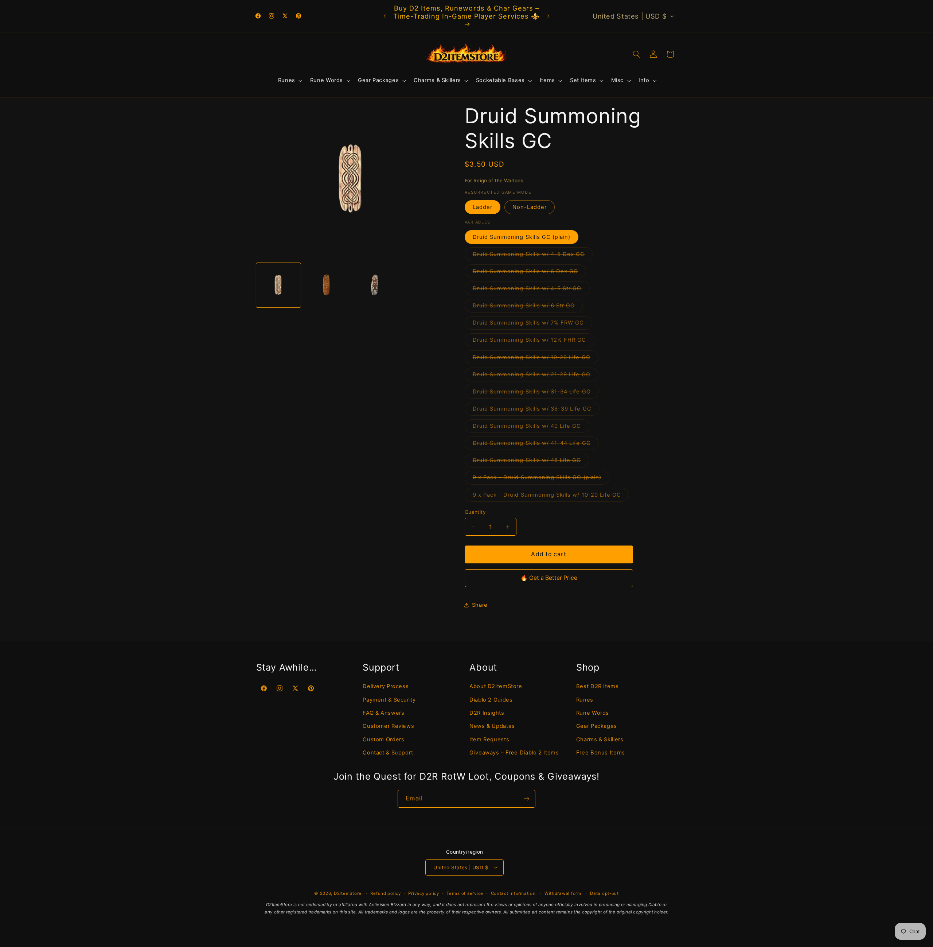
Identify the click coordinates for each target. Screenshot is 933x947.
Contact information (513, 893)
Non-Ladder (529, 207)
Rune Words (592, 712)
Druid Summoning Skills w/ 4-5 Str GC (531, 290)
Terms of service (464, 893)
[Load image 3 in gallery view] (375, 285)
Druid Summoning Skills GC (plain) (522, 237)
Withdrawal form (562, 893)
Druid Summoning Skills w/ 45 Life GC (531, 462)
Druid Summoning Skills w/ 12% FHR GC (533, 341)
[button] (289, 81)
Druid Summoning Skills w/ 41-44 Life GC (536, 444)
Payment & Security (389, 699)
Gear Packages (596, 726)
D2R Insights (486, 712)
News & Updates (492, 726)
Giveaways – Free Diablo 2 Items (514, 752)
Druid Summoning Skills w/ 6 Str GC (528, 307)
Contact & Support (388, 752)
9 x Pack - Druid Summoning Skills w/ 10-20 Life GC (551, 496)
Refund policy (385, 893)
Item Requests (489, 739)
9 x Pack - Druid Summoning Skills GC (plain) (541, 479)
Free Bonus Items (600, 752)
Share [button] (480, 605)
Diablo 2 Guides (490, 699)
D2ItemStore (348, 893)
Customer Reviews (388, 726)
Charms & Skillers (600, 739)
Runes (584, 699)
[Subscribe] (526, 799)
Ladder (482, 207)
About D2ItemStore (495, 686)
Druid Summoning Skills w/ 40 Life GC (531, 427)
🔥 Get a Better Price (548, 577)
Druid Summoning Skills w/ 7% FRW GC (532, 324)
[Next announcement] (548, 16)
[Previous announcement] (384, 16)
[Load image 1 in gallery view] (278, 285)
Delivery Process (386, 686)
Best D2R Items (597, 686)
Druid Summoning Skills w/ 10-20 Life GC (535, 359)
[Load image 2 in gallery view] (326, 285)
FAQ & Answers (383, 712)
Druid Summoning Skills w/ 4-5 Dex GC (533, 256)
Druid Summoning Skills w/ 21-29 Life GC (535, 376)
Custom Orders (383, 739)
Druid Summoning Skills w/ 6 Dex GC (529, 273)
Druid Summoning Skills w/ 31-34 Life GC (536, 393)
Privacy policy (423, 893)
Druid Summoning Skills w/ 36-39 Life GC (536, 410)
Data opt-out (604, 893)
